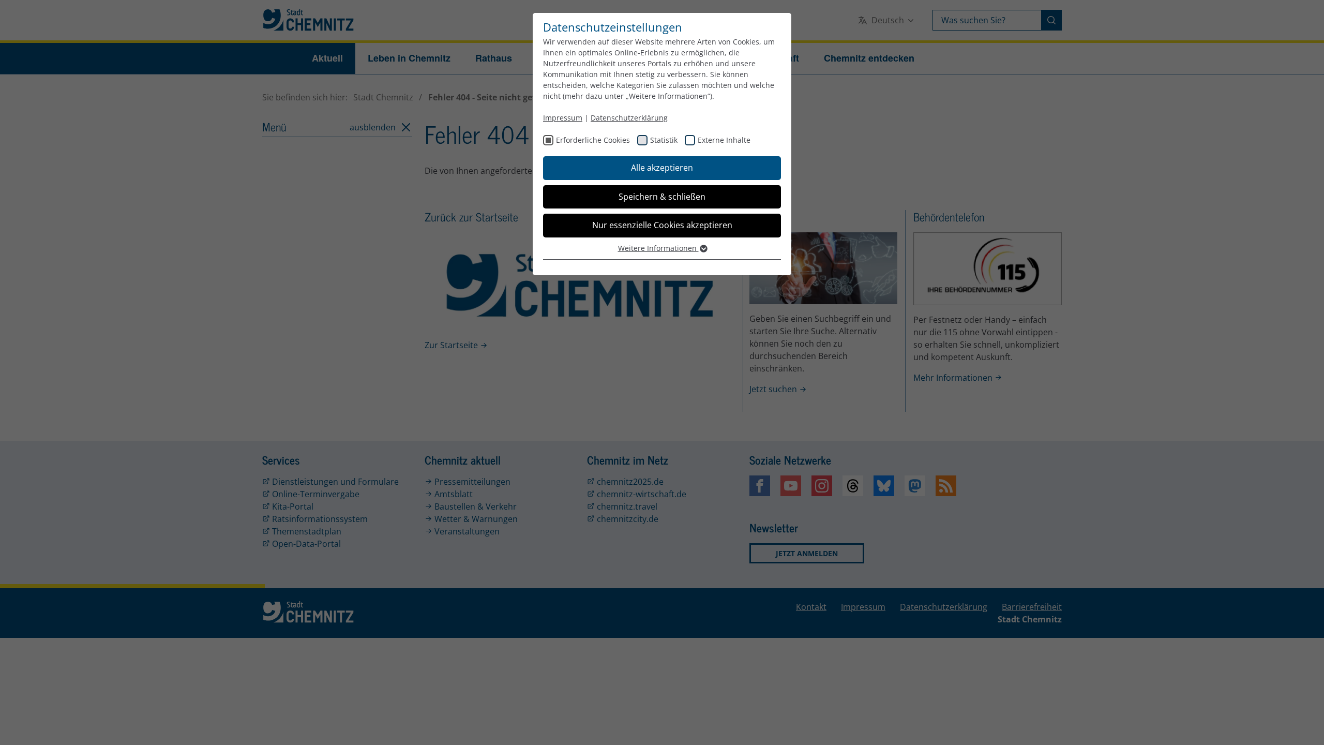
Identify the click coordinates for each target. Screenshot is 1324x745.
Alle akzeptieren (662, 167)
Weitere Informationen (658, 248)
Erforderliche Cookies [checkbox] (593, 140)
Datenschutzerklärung (629, 118)
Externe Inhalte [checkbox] (724, 140)
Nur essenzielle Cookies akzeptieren (662, 225)
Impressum (562, 118)
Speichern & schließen (662, 196)
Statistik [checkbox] (664, 140)
